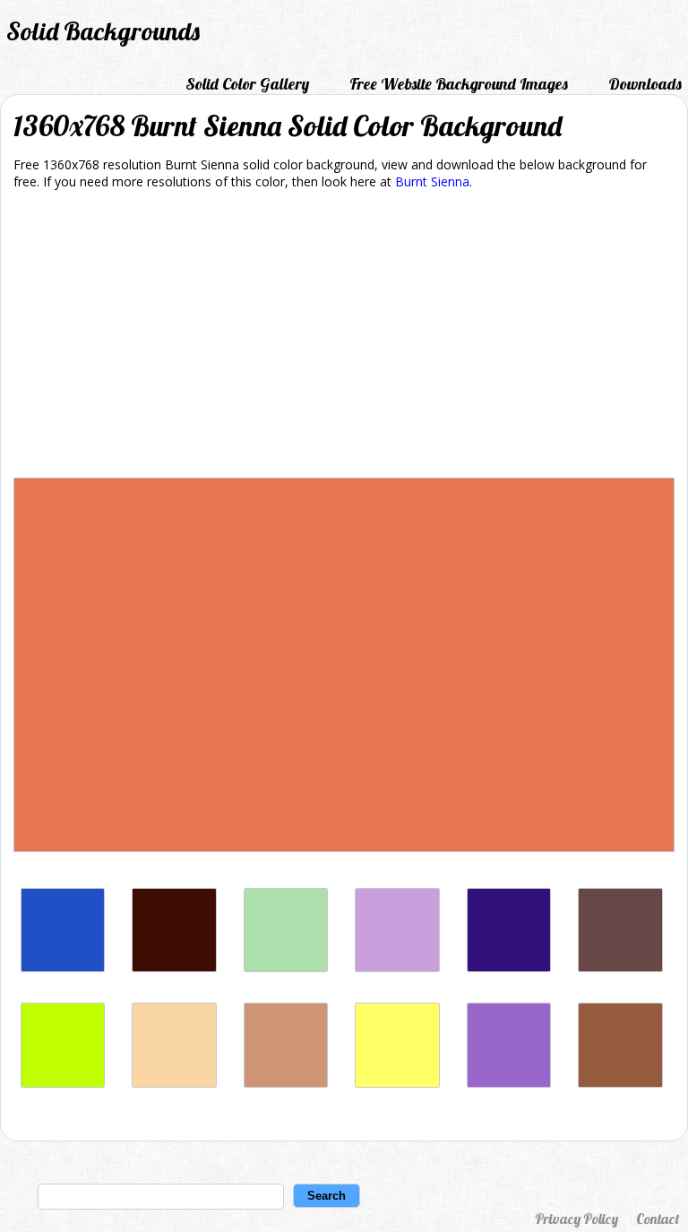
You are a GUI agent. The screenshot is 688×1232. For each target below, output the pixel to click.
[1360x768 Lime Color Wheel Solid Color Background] (63, 1082)
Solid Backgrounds (103, 31)
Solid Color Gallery (247, 83)
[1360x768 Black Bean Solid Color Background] (174, 967)
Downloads (645, 83)
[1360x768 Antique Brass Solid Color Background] (286, 1082)
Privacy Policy (576, 1219)
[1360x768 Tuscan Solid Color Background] (174, 1082)
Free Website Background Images (458, 83)
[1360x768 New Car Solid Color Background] (63, 967)
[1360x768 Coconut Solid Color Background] (620, 1082)
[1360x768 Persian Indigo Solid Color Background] (509, 967)
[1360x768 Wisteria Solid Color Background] (397, 967)
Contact (657, 1219)
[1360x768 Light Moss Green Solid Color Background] (286, 967)
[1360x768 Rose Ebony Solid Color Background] (620, 967)
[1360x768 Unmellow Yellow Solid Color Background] (397, 1082)
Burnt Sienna (432, 181)
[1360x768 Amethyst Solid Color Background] (509, 1082)
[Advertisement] (344, 336)
